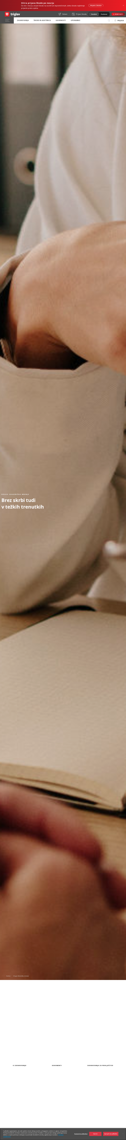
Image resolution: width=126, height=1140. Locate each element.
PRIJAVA (120, 20)
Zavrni (95, 1134)
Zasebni (94, 14)
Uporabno (75, 20)
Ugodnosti (61, 20)
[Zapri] (123, 1134)
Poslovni (104, 14)
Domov (8, 976)
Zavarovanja (23, 20)
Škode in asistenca (42, 20)
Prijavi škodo (96, 5)
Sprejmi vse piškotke (110, 1134)
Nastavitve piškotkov (81, 1134)
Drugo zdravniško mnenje (21, 976)
